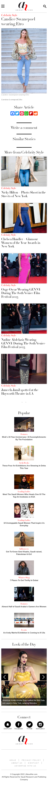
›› (25, 402)
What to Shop (24, 577)
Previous (4, 677)
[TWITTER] (29, 724)
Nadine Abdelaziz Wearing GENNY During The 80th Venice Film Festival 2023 (23, 343)
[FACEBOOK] (18, 724)
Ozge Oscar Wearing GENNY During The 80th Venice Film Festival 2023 (21, 293)
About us (16, 763)
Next (43, 677)
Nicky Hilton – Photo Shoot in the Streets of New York (23, 194)
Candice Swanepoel (9, 99)
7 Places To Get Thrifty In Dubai (24, 580)
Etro (20, 99)
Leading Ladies (24, 491)
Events (24, 630)
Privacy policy (31, 760)
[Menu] (2, 6)
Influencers (24, 549)
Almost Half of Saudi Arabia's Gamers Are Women (24, 606)
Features (24, 434)
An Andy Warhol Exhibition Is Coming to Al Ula (24, 633)
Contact (33, 763)
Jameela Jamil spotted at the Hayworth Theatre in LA (19, 391)
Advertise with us (25, 766)
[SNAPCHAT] (7, 724)
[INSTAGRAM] (40, 724)
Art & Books (24, 463)
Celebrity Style (8, 188)
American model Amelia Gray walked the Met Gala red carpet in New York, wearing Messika (23, 701)
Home (13, 760)
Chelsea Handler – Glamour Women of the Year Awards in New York (20, 242)
